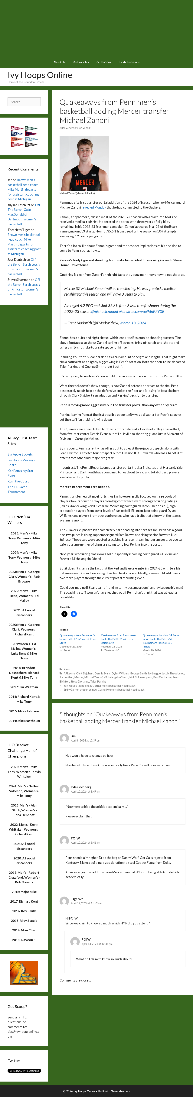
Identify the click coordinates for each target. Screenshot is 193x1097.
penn (149, 677)
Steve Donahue (79, 681)
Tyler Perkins (98, 681)
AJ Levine (69, 673)
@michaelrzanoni (104, 311)
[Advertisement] (96, 28)
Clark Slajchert (84, 673)
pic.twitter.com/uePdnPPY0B (141, 311)
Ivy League (154, 673)
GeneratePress (120, 1091)
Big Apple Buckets (20, 454)
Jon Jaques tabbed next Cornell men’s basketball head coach (100, 685)
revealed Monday (93, 207)
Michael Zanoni (93, 677)
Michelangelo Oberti (116, 677)
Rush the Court (18, 481)
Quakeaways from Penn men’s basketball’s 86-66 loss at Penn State (78, 639)
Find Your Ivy (81, 62)
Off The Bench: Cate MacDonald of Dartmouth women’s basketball (24, 214)
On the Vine (103, 62)
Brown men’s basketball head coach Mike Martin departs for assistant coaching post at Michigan (23, 189)
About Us (59, 62)
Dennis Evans (103, 673)
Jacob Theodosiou (173, 673)
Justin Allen (66, 677)
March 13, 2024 (133, 323)
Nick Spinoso (137, 677)
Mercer (78, 677)
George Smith (138, 673)
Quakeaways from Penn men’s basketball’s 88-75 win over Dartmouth (118, 639)
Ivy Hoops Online (40, 75)
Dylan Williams (120, 673)
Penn (67, 669)
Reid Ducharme (162, 677)
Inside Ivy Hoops (129, 62)
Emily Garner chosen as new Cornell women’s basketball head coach (104, 689)
